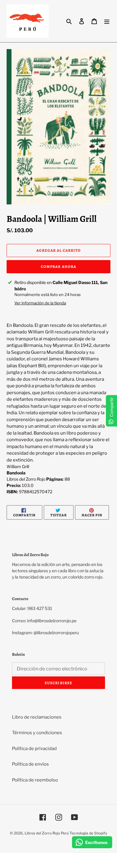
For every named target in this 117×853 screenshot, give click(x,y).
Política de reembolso (35, 780)
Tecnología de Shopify (88, 833)
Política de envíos (30, 764)
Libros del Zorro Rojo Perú (47, 833)
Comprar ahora (58, 266)
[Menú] (106, 21)
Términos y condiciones (37, 732)
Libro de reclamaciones (37, 717)
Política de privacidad (34, 748)
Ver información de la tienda (40, 302)
